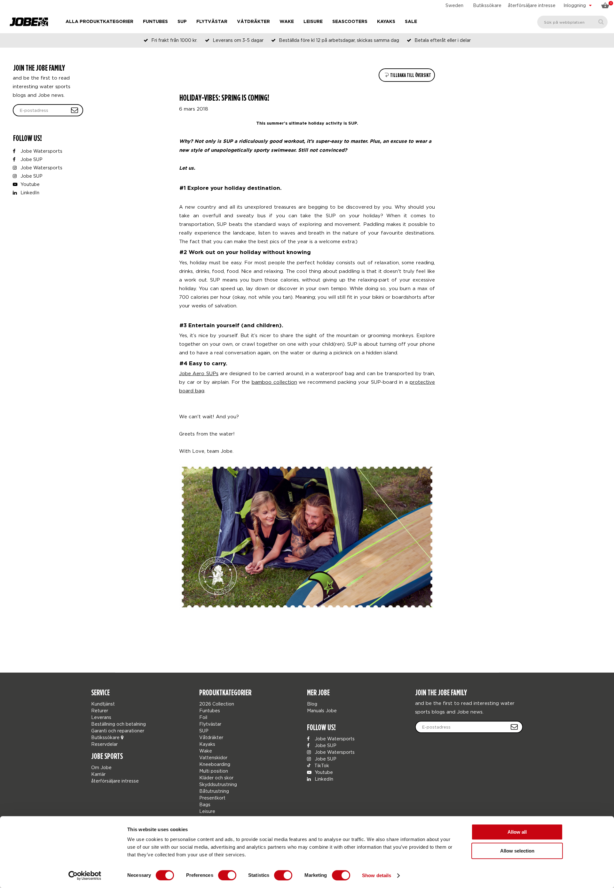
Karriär (98, 774)
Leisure (313, 22)
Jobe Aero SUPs (198, 373)
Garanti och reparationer (117, 730)
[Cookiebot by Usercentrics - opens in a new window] (85, 875)
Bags (204, 804)
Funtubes (155, 22)
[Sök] (601, 22)
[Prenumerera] (74, 110)
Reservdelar (104, 744)
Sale (411, 22)
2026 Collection (216, 703)
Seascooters (349, 22)
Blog (312, 703)
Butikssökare (487, 5)
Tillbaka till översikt (410, 75)
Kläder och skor (216, 777)
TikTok (321, 765)
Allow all (517, 832)
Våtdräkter (253, 22)
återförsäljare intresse (531, 5)
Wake (286, 22)
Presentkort (212, 797)
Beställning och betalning (118, 724)
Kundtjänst (103, 703)
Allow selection (517, 850)
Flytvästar (211, 22)
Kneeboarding (214, 764)
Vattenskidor (213, 757)
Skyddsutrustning (218, 784)
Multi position (213, 770)
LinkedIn (29, 192)
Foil (203, 717)
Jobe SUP (31, 159)
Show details (376, 875)
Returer (99, 710)
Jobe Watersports (40, 151)
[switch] (227, 875)
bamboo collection (274, 381)
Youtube (29, 184)
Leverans (101, 717)
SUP (182, 22)
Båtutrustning (214, 791)
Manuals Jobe (322, 710)
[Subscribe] (514, 727)
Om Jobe (101, 767)
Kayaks (386, 22)
